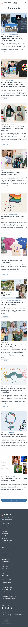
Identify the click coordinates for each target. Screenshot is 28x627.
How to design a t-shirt (7, 587)
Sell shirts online (5, 526)
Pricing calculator (6, 568)
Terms (6, 614)
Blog (3, 573)
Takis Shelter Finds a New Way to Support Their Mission (12, 304)
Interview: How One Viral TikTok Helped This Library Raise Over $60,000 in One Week (11, 39)
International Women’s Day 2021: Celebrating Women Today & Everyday (14, 436)
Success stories (5, 575)
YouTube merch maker (7, 540)
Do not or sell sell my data (7, 615)
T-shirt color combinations (8, 591)
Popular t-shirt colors (6, 589)
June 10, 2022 (4, 214)
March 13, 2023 (5, 124)
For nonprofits (5, 533)
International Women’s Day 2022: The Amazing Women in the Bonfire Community (13, 391)
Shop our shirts (5, 559)
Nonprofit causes (6, 557)
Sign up (3, 547)
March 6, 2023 (5, 170)
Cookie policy (10, 614)
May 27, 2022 (4, 258)
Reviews (3, 570)
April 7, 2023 (4, 80)
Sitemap (4, 601)
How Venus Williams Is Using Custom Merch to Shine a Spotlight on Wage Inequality (13, 129)
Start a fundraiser (6, 529)
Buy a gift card (5, 545)
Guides (15, 214)
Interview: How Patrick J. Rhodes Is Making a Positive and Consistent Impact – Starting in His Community (13, 84)
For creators (4, 538)
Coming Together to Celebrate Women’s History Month (11, 174)
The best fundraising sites (8, 585)
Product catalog (5, 566)
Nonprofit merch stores (7, 536)
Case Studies (10, 34)
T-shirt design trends (6, 582)
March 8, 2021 (4, 432)
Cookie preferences (18, 614)
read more (5, 54)
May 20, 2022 (4, 300)
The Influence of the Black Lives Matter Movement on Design (14, 479)
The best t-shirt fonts (6, 594)
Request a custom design (7, 564)
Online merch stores (6, 542)
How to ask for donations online (9, 596)
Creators (15, 258)
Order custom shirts (6, 531)
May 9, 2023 (4, 34)
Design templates (6, 561)
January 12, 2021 (5, 476)
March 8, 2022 (5, 386)
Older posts (14, 500)
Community (15, 34)
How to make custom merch (8, 598)
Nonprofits (21, 300)
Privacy (3, 614)
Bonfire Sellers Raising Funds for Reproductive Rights (12, 346)
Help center (4, 554)
